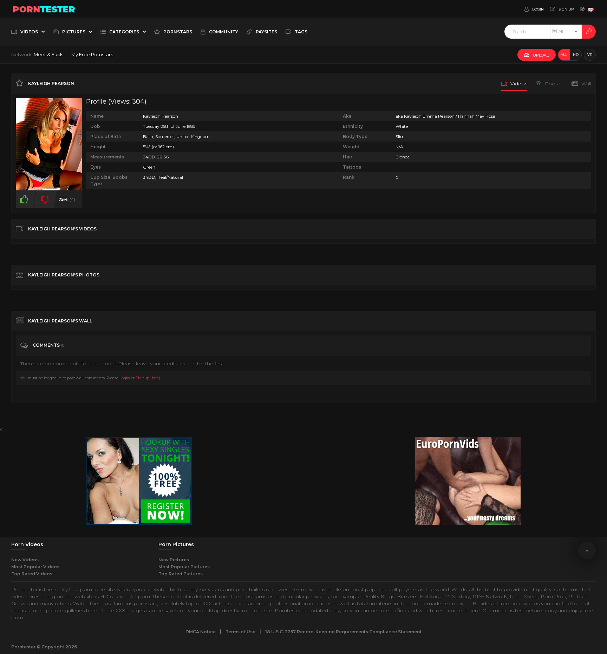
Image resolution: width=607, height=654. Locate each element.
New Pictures (173, 559)
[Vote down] (45, 199)
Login (124, 377)
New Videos (25, 559)
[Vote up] (24, 199)
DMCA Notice (200, 631)
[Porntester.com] (44, 9)
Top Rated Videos (31, 573)
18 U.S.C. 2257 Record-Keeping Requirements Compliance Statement (343, 631)
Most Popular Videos (35, 566)
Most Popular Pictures (184, 566)
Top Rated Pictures (180, 573)
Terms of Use (240, 631)
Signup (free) (148, 377)
